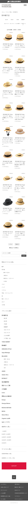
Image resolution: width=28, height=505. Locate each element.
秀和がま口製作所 (6, 396)
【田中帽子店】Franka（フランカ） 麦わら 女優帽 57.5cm (20, 210)
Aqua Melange (6, 352)
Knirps (4, 400)
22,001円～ (4, 443)
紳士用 (5, 321)
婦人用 (5, 318)
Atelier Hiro (5, 374)
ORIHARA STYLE (6, 349)
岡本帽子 (4, 345)
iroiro (3, 392)
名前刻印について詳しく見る (8, 458)
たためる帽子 (7, 335)
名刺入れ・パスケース (9, 278)
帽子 (3, 266)
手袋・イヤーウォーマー (7, 293)
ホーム (3, 12)
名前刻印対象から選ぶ (7, 453)
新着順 (19, 29)
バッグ (3, 287)
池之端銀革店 (5, 382)
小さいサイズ (7, 332)
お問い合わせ (17, 484)
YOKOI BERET (6, 342)
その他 (5, 281)
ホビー (3, 301)
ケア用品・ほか (7, 338)
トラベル (4, 290)
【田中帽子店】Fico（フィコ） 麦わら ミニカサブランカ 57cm (20, 45)
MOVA (3, 411)
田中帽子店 (15, 12)
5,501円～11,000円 (6, 434)
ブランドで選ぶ (9, 12)
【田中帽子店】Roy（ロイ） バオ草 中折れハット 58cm (7, 69)
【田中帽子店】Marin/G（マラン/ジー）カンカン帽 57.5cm (20, 139)
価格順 (14, 29)
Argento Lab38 (6, 418)
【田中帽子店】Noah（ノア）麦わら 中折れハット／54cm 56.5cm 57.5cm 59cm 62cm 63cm (20, 71)
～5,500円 (4, 431)
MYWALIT (4, 378)
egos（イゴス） (6, 422)
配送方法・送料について (19, 487)
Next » (17, 244)
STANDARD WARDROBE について (21, 493)
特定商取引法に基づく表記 (5, 496)
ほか (5, 367)
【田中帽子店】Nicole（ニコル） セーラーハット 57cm (7, 233)
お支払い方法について (5, 487)
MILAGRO (4, 356)
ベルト (3, 284)
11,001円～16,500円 (6, 437)
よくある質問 (3, 493)
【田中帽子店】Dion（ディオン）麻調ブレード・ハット (7, 210)
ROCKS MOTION (6, 407)
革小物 (3, 269)
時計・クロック (5, 298)
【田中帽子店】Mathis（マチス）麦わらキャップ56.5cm (7, 45)
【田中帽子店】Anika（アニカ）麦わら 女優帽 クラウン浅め (20, 92)
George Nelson (6, 403)
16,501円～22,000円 (6, 440)
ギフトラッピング (4, 490)
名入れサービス (17, 490)
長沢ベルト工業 (6, 385)
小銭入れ (6, 275)
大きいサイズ (7, 329)
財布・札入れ (7, 272)
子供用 (5, 324)
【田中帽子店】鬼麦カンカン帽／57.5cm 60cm (7, 163)
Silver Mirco (5, 415)
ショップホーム (3, 484)
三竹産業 (4, 389)
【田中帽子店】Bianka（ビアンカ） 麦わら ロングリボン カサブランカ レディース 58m (7, 141)
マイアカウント (17, 496)
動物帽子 (6, 326)
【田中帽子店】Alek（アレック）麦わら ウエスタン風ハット (7, 186)
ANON (3, 371)
